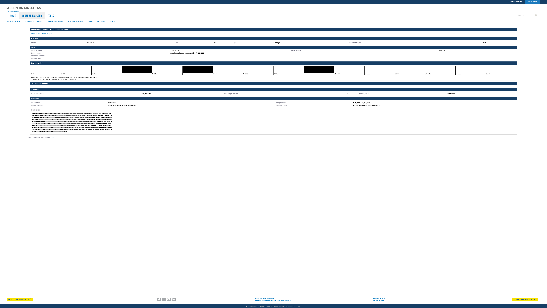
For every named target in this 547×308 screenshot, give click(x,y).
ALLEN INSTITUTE (516, 2)
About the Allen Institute (264, 298)
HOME (13, 15)
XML (52, 138)
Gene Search (13, 22)
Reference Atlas (55, 22)
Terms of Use (378, 300)
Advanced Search (33, 22)
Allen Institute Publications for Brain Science (273, 300)
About (113, 22)
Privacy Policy (379, 298)
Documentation (75, 22)
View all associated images (41, 34)
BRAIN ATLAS (532, 2)
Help (90, 22)
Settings (101, 22)
